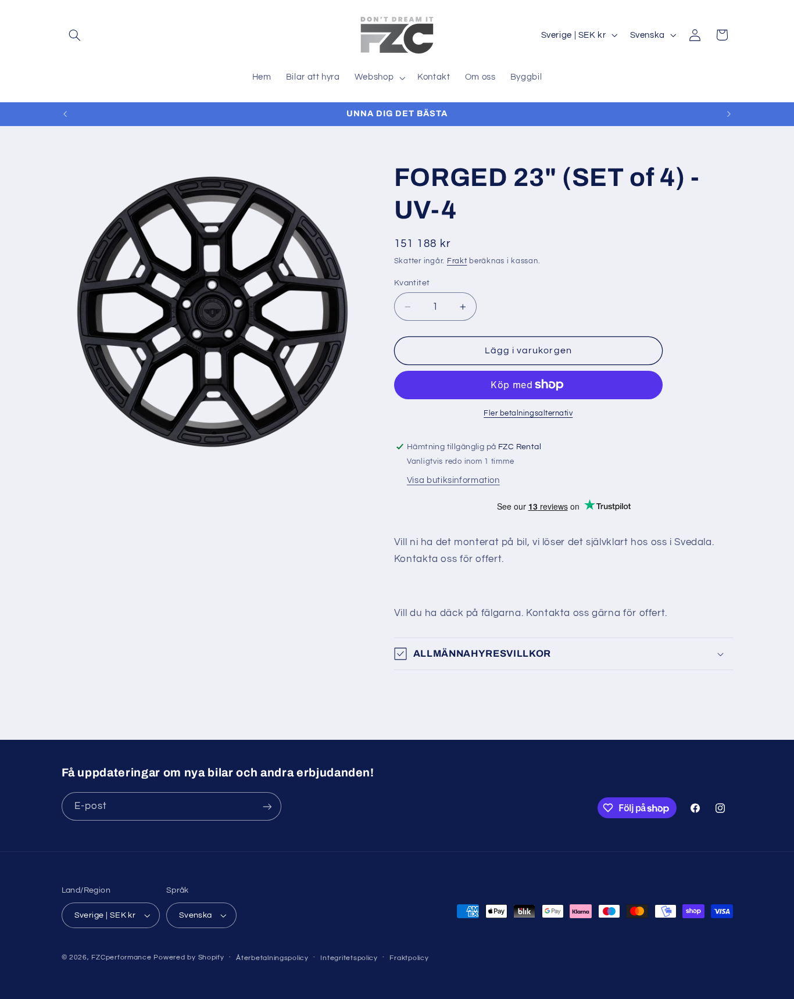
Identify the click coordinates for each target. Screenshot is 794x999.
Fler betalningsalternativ (528, 413)
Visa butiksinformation (453, 480)
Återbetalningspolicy (272, 958)
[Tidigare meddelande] (65, 114)
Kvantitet (412, 283)
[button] (75, 35)
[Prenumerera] (266, 806)
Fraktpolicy (408, 958)
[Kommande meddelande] (729, 114)
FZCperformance (121, 957)
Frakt (457, 261)
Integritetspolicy (349, 958)
